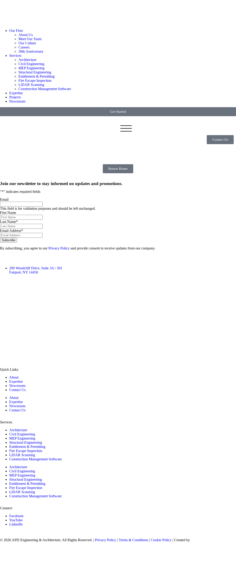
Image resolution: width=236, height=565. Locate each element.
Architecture (27, 60)
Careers (24, 47)
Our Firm (16, 31)
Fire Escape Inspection (34, 80)
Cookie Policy (161, 540)
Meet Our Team (29, 39)
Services (15, 56)
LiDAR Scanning (31, 85)
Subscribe (8, 240)
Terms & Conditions (133, 540)
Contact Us (17, 390)
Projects (15, 97)
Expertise (16, 93)
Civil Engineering (31, 64)
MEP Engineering (31, 68)
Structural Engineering (34, 72)
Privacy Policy (59, 248)
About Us (25, 35)
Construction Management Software (44, 89)
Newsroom (17, 101)
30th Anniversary (31, 51)
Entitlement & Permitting (36, 76)
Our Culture (27, 43)
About (13, 377)
